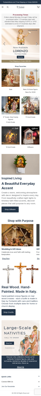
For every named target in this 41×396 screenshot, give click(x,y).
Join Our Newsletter (8, 386)
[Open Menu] (2, 7)
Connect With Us (7, 382)
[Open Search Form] (7, 7)
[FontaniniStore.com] (20, 7)
